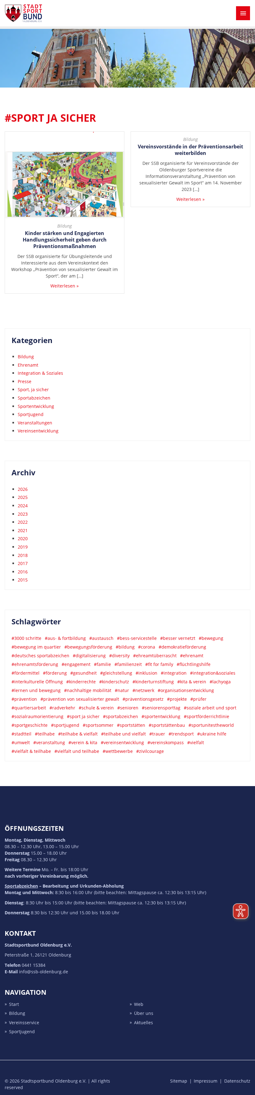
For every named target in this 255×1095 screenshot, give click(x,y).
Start (14, 1004)
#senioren (127, 708)
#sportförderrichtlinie (206, 716)
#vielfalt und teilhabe (76, 751)
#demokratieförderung (182, 647)
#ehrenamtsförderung (35, 664)
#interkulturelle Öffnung (37, 682)
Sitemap (178, 1081)
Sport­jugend (22, 1032)
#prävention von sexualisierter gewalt (79, 699)
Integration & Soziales (40, 373)
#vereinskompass (165, 742)
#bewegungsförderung (88, 647)
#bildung (125, 647)
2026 (23, 489)
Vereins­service (24, 1022)
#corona (146, 647)
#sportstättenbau (167, 725)
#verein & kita (82, 742)
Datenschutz (237, 1081)
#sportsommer (98, 725)
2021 (23, 530)
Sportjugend (31, 414)
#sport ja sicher (83, 716)
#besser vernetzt (177, 638)
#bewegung (211, 638)
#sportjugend (65, 725)
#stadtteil (21, 734)
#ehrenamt (191, 655)
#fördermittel (25, 673)
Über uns (143, 1013)
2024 (23, 506)
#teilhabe (45, 734)
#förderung (55, 673)
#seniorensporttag (161, 708)
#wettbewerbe (118, 751)
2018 (23, 555)
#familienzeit (128, 664)
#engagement (76, 664)
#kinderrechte (81, 682)
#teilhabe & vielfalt (78, 734)
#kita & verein (191, 682)
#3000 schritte (26, 638)
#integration (174, 673)
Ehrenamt (28, 365)
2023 (23, 514)
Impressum (205, 1081)
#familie (102, 664)
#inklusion (146, 673)
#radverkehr (62, 708)
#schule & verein (96, 708)
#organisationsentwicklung (186, 690)
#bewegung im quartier (36, 647)
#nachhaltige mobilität (87, 690)
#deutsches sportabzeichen (40, 655)
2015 (23, 580)
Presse (24, 381)
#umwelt (21, 742)
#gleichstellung (116, 673)
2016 (23, 572)
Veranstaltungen (35, 423)
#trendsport (181, 734)
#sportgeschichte (30, 725)
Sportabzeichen (34, 398)
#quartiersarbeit (29, 708)
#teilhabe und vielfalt (123, 734)
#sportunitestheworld (211, 725)
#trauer (157, 734)
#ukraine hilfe (211, 734)
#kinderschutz (114, 682)
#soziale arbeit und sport (210, 708)
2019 (23, 547)
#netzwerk (143, 690)
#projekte (177, 699)
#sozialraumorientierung (37, 716)
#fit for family (159, 664)
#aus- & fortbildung (65, 638)
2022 (23, 522)
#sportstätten (131, 725)
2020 (23, 538)
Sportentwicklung (36, 406)
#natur (122, 690)
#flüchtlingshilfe (194, 664)
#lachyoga (220, 682)
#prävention (24, 699)
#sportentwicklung (160, 716)
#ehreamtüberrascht (155, 655)
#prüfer (198, 699)
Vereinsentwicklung (38, 431)
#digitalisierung (89, 655)
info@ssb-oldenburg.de (43, 972)
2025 (23, 497)
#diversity (119, 655)
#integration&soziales (212, 673)
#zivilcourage (150, 751)
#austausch (101, 638)
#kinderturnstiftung (153, 682)
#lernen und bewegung (36, 690)
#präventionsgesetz (143, 699)
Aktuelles (143, 1022)
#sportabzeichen (120, 716)
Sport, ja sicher (33, 389)
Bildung (64, 226)
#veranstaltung (49, 742)
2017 (23, 563)
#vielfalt (195, 742)
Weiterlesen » (64, 286)
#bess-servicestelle (137, 638)
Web (138, 1004)
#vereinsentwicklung (122, 742)
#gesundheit (83, 673)
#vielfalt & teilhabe (31, 751)
